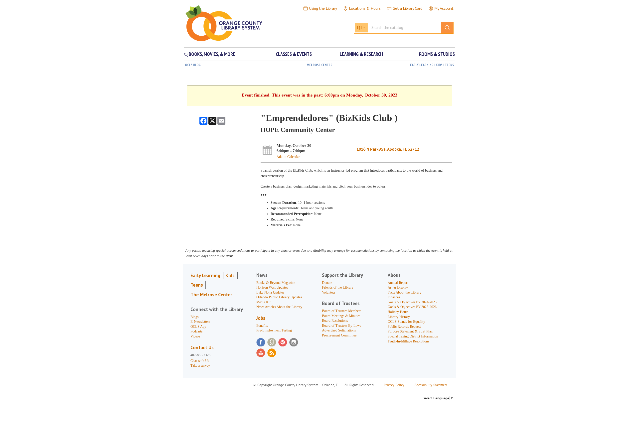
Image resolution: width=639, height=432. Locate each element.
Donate (327, 283)
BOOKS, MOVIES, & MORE (211, 54)
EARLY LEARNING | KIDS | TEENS (432, 65)
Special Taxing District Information (413, 336)
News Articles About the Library (279, 307)
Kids (230, 275)
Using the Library (323, 8)
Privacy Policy (394, 385)
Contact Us (202, 347)
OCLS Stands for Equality (406, 322)
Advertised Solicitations (339, 330)
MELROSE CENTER (319, 65)
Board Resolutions (335, 321)
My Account (444, 8)
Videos (195, 336)
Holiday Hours (398, 312)
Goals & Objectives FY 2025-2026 (412, 307)
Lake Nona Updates (270, 292)
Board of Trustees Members (341, 311)
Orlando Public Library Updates (279, 297)
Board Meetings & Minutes (341, 316)
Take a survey (200, 365)
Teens (196, 285)
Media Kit (263, 302)
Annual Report (398, 283)
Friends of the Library (337, 287)
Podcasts (196, 331)
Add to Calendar (288, 157)
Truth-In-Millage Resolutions (408, 341)
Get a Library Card (407, 8)
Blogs (194, 317)
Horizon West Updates (272, 287)
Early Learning (205, 275)
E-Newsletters (200, 322)
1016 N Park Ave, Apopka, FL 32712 (387, 149)
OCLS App (198, 326)
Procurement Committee (339, 335)
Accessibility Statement (430, 385)
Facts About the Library (404, 292)
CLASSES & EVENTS (294, 54)
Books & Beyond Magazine (275, 283)
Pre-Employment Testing (274, 330)
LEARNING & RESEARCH (361, 54)
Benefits (262, 325)
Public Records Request (404, 326)
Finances (394, 297)
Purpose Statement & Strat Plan (410, 331)
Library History (399, 317)
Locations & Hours (365, 8)
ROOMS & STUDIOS (437, 54)
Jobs (260, 318)
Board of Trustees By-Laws (341, 325)
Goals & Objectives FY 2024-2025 (412, 302)
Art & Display (398, 287)
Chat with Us (199, 361)
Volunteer (328, 292)
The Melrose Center (211, 295)
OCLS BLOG (193, 65)
